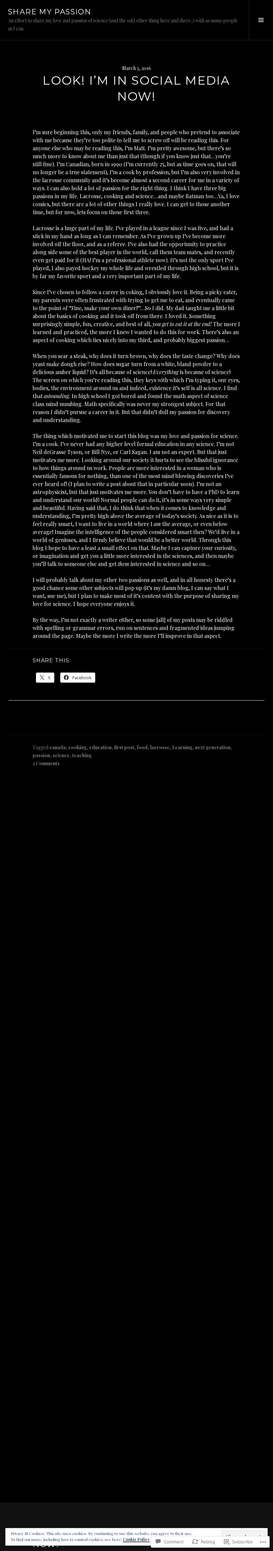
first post (124, 747)
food (142, 747)
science (61, 755)
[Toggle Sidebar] (261, 20)
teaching (82, 755)
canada (57, 747)
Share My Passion (49, 11)
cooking (77, 747)
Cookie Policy (136, 1539)
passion (41, 755)
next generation (212, 747)
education (100, 747)
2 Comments (46, 763)
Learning (182, 747)
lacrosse (159, 747)
